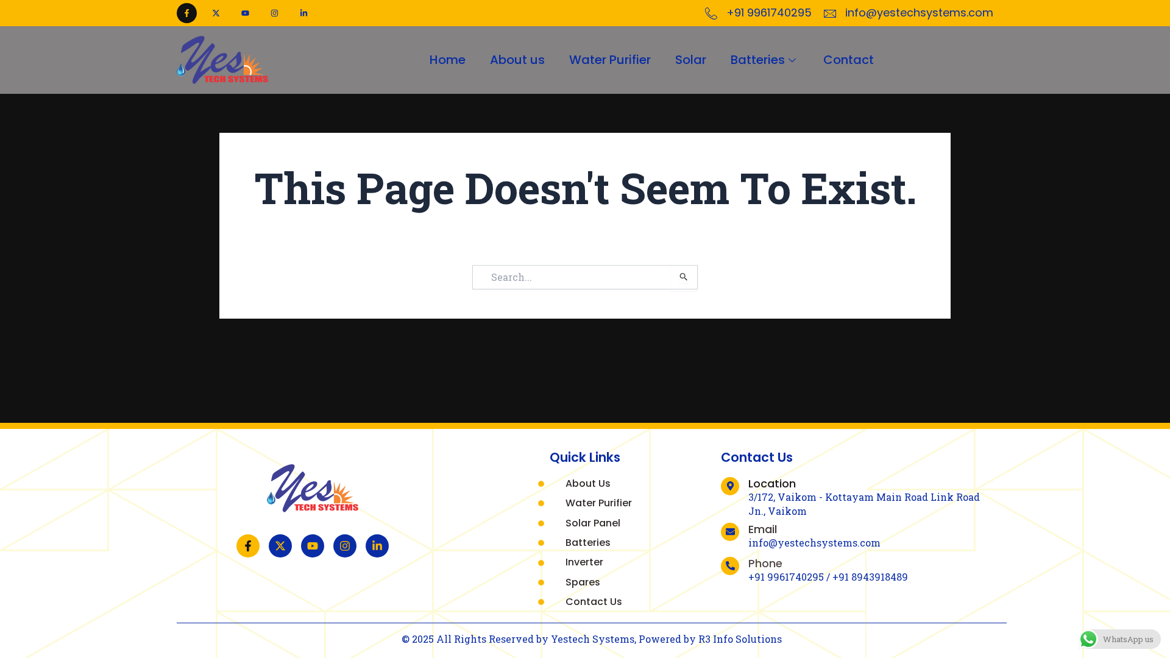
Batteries (758, 59)
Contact (848, 59)
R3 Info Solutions (740, 638)
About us (517, 59)
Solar (690, 59)
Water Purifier (610, 59)
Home (448, 59)
